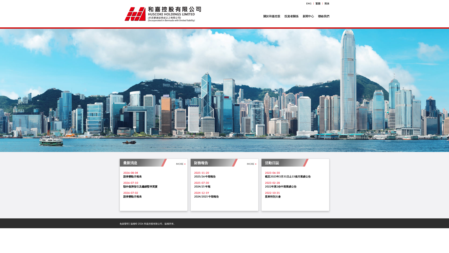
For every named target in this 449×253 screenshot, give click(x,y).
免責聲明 (124, 223)
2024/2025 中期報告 (206, 196)
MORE (181, 163)
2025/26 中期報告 (205, 176)
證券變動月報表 (132, 176)
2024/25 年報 (202, 186)
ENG (308, 3)
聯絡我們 (323, 16)
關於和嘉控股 (271, 16)
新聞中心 (308, 16)
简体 (326, 3)
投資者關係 (291, 16)
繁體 (318, 3)
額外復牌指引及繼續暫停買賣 (140, 186)
